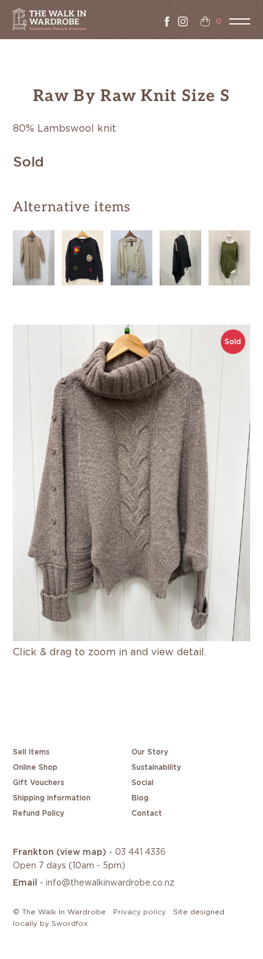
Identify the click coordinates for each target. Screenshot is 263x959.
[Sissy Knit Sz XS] (229, 256)
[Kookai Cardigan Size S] (131, 256)
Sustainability (156, 767)
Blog (140, 798)
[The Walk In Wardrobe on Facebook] (167, 21)
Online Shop (35, 767)
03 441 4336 (140, 852)
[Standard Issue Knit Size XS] (33, 256)
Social (143, 782)
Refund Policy (38, 813)
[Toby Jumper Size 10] (82, 256)
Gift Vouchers (38, 782)
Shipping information (52, 798)
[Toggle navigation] (239, 21)
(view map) (81, 852)
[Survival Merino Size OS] (180, 256)
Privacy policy (139, 912)
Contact (147, 813)
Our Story (150, 752)
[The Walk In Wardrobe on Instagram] (183, 21)
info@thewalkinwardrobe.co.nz (110, 883)
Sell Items (31, 752)
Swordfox (69, 923)
